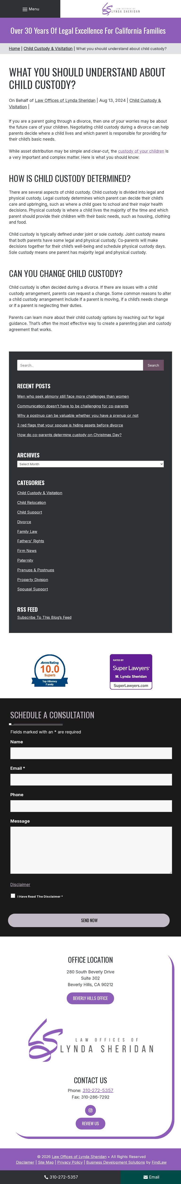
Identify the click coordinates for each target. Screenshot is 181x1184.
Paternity (25, 560)
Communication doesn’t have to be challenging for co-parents (72, 406)
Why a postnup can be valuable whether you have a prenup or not (77, 415)
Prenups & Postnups (35, 570)
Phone (16, 794)
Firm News (27, 550)
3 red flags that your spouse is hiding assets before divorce (70, 425)
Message (20, 821)
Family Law (27, 531)
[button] (30, 9)
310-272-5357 (97, 1090)
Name (16, 741)
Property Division (32, 579)
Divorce (24, 521)
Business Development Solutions (115, 1162)
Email (17, 768)
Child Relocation (31, 502)
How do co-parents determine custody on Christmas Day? (69, 434)
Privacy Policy (70, 1162)
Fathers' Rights (30, 541)
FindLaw (159, 1162)
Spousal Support (32, 589)
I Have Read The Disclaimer (40, 896)
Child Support (29, 512)
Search (153, 365)
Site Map (46, 1162)
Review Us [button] (90, 1123)
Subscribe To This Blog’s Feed (44, 617)
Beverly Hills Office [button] (90, 998)
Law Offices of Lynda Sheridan (65, 100)
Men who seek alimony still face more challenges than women (73, 396)
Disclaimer (20, 884)
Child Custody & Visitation (39, 492)
